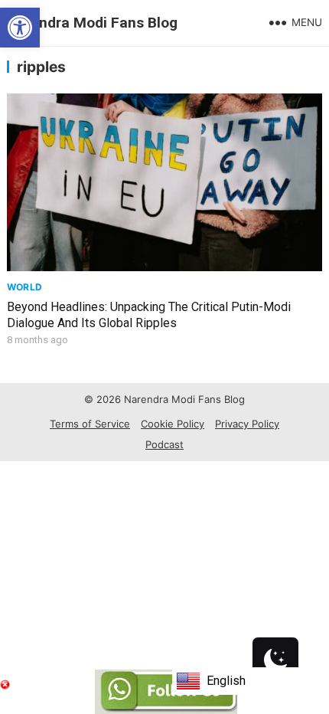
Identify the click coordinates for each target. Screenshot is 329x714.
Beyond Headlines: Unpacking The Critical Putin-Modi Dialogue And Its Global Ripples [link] (149, 315)
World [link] (25, 287)
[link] (20, 27)
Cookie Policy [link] (172, 424)
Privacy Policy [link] (247, 424)
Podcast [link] (164, 444)
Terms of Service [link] (90, 424)
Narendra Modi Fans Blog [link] (92, 22)
